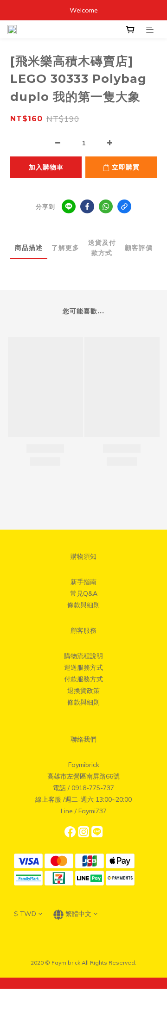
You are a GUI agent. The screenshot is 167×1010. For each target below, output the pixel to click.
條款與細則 (83, 605)
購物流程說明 (83, 656)
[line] (69, 206)
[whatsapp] (106, 206)
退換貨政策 (83, 690)
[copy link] (124, 206)
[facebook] (87, 206)
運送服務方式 (83, 667)
